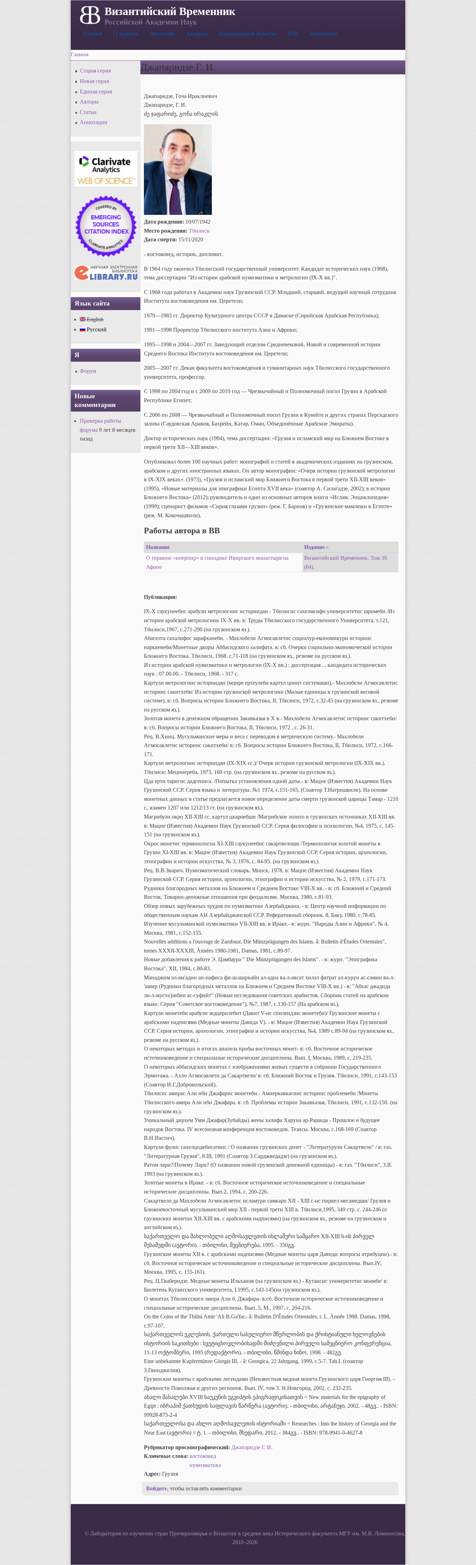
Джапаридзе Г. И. (251, 1447)
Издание (314, 547)
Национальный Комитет (247, 34)
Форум (88, 371)
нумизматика (205, 1465)
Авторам (196, 34)
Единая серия (96, 92)
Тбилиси (199, 231)
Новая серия (94, 81)
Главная (92, 34)
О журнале (126, 34)
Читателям (162, 34)
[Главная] (89, 14)
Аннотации (93, 122)
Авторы (89, 102)
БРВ (293, 34)
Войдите (156, 1488)
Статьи (88, 112)
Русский (96, 329)
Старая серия (95, 71)
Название (158, 547)
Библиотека (323, 34)
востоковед (203, 1456)
